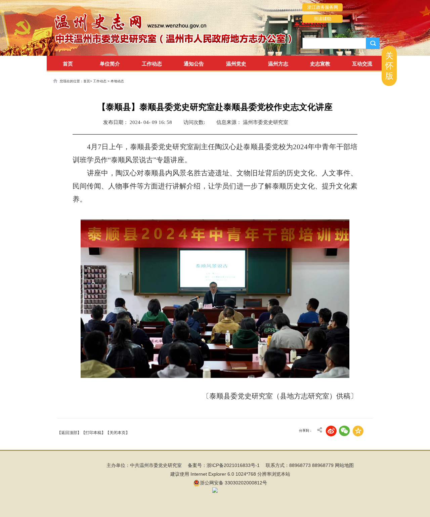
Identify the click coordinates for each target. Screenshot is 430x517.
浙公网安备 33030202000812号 (233, 482)
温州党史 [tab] (236, 64)
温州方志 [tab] (278, 64)
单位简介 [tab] (110, 64)
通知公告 (194, 64)
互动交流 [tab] (362, 64)
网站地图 (344, 465)
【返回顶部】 (69, 432)
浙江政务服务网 (322, 7)
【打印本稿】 (93, 432)
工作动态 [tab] (152, 64)
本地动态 (117, 81)
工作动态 (100, 81)
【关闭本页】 (117, 432)
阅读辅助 (322, 18)
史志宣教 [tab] (320, 64)
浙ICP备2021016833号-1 (233, 465)
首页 (68, 64)
